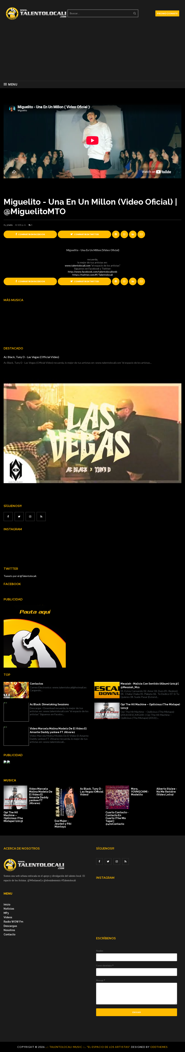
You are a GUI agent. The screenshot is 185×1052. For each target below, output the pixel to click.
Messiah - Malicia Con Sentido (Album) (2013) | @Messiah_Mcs (150, 685)
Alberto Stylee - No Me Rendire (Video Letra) (166, 791)
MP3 (6, 913)
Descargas (10, 926)
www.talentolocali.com (78, 265)
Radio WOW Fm (13, 921)
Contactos (36, 683)
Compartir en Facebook (31, 234)
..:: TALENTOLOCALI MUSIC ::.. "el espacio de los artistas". (88, 1046)
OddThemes (159, 1046)
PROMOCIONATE (167, 13)
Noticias (9, 908)
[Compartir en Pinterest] (141, 234)
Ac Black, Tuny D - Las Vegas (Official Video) (31, 357)
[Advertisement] (92, 53)
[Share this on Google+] (116, 234)
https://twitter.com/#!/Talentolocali (92, 274)
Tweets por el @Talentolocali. (20, 575)
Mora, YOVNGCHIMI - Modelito (140, 791)
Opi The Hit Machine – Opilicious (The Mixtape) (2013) (150, 706)
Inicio (7, 904)
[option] (16, 804)
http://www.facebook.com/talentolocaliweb (92, 271)
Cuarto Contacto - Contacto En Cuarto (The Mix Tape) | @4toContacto (117, 818)
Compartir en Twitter (86, 234)
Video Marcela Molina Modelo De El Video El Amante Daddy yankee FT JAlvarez (58, 730)
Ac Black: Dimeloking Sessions (49, 704)
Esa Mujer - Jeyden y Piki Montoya (63, 823)
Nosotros (9, 930)
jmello (10, 225)
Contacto (9, 934)
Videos (8, 917)
